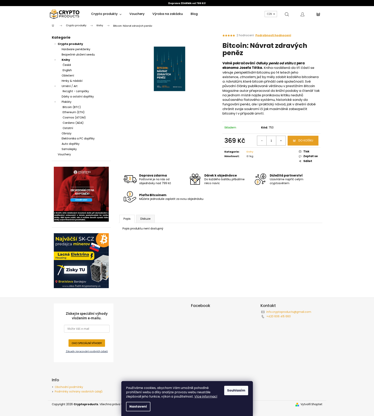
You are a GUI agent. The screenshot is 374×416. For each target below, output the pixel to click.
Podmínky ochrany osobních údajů (78, 391)
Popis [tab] (127, 219)
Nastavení (138, 406)
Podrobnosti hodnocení (273, 35)
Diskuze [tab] (145, 219)
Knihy (66, 60)
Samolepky (69, 149)
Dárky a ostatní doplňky (78, 96)
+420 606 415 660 (278, 316)
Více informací (205, 396)
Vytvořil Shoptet (311, 404)
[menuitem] (106, 14)
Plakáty (66, 102)
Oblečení (68, 75)
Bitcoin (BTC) (72, 107)
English (67, 70)
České (67, 65)
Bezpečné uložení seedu (78, 54)
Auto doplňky (71, 144)
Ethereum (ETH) (74, 112)
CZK (270, 14)
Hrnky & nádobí (72, 81)
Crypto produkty (70, 44)
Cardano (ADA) (73, 123)
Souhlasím (236, 390)
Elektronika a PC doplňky (78, 138)
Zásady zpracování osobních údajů (87, 351)
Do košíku (305, 140)
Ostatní (68, 128)
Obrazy (66, 133)
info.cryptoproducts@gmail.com (288, 312)
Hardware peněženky (76, 49)
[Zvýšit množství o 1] (280, 140)
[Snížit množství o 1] (262, 140)
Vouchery (64, 154)
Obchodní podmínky (69, 387)
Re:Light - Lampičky (76, 91)
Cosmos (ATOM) (74, 117)
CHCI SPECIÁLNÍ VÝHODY (87, 343)
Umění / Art (70, 86)
